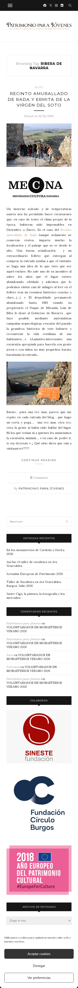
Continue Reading (39, 460)
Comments (39, 478)
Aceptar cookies (39, 954)
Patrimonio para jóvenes (41, 488)
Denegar (39, 966)
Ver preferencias (39, 978)
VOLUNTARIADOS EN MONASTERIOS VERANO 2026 (28, 657)
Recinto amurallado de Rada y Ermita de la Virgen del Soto (39, 99)
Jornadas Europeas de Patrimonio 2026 (34, 574)
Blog (39, 87)
